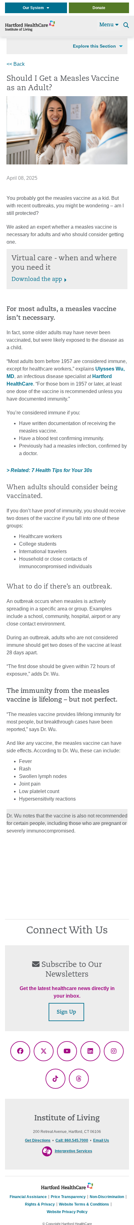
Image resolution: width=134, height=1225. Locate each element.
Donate (99, 8)
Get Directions (37, 1140)
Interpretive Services (73, 1151)
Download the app (37, 280)
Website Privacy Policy (67, 1212)
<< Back (16, 64)
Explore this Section (94, 46)
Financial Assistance (28, 1197)
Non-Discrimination (107, 1197)
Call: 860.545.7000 (71, 1140)
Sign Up (66, 1012)
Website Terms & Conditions (84, 1204)
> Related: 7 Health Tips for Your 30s (49, 470)
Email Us (101, 1140)
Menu (107, 25)
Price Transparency (68, 1197)
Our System (35, 8)
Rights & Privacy (40, 1204)
